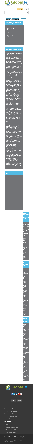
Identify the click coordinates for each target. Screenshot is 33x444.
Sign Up (20, 9)
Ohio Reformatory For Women (26, 303)
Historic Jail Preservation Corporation (26, 345)
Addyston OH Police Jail (25, 271)
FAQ (6, 424)
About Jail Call (9, 409)
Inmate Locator (9, 418)
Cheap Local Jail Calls (11, 416)
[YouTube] (21, 394)
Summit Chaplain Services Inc (25, 367)
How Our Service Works (11, 411)
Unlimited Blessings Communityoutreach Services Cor (27, 377)
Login (26, 9)
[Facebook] (12, 394)
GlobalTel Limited (12, 436)
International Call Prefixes (11, 427)
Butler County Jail (24, 279)
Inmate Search (15, 18)
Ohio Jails (23, 18)
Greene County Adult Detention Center (25, 284)
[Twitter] (14, 394)
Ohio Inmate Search (24, 257)
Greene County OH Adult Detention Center (25, 290)
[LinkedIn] (16, 394)
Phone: (9, 40)
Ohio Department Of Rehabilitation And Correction (26, 252)
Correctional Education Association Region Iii (26, 340)
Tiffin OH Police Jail (25, 313)
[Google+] (19, 394)
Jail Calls (8, 18)
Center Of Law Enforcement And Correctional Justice (26, 327)
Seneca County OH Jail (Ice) (25, 308)
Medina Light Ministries (25, 350)
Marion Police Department (10, 29)
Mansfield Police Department (25, 299)
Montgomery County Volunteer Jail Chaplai (26, 355)
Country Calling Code (10, 429)
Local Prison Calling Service (12, 413)
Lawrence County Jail (25, 295)
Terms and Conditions (10, 432)
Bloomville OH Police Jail (25, 275)
